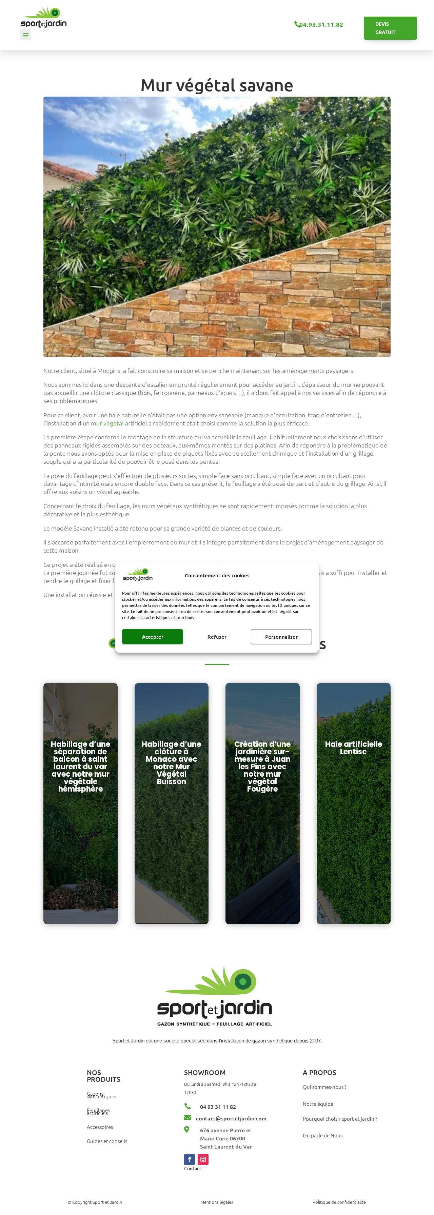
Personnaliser (281, 636)
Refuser (217, 636)
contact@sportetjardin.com (231, 1118)
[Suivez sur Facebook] (189, 1159)
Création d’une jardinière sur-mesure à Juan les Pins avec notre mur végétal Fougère (262, 766)
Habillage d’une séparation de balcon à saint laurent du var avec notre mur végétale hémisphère (80, 766)
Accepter (152, 636)
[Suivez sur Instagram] (203, 1159)
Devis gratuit (385, 28)
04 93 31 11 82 (218, 1106)
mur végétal (107, 423)
